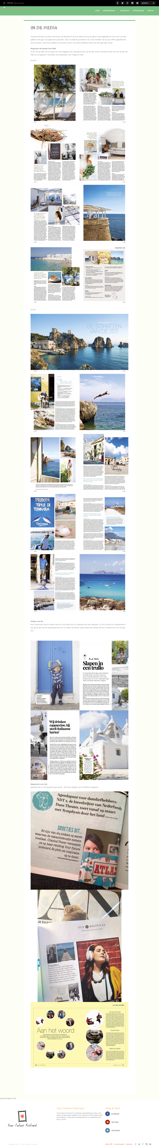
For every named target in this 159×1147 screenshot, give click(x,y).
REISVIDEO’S (124, 11)
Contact (129, 1144)
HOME (97, 11)
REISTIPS (150, 11)
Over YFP (108, 1144)
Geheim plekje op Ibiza (20, 3)
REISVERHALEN (138, 11)
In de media (119, 1144)
